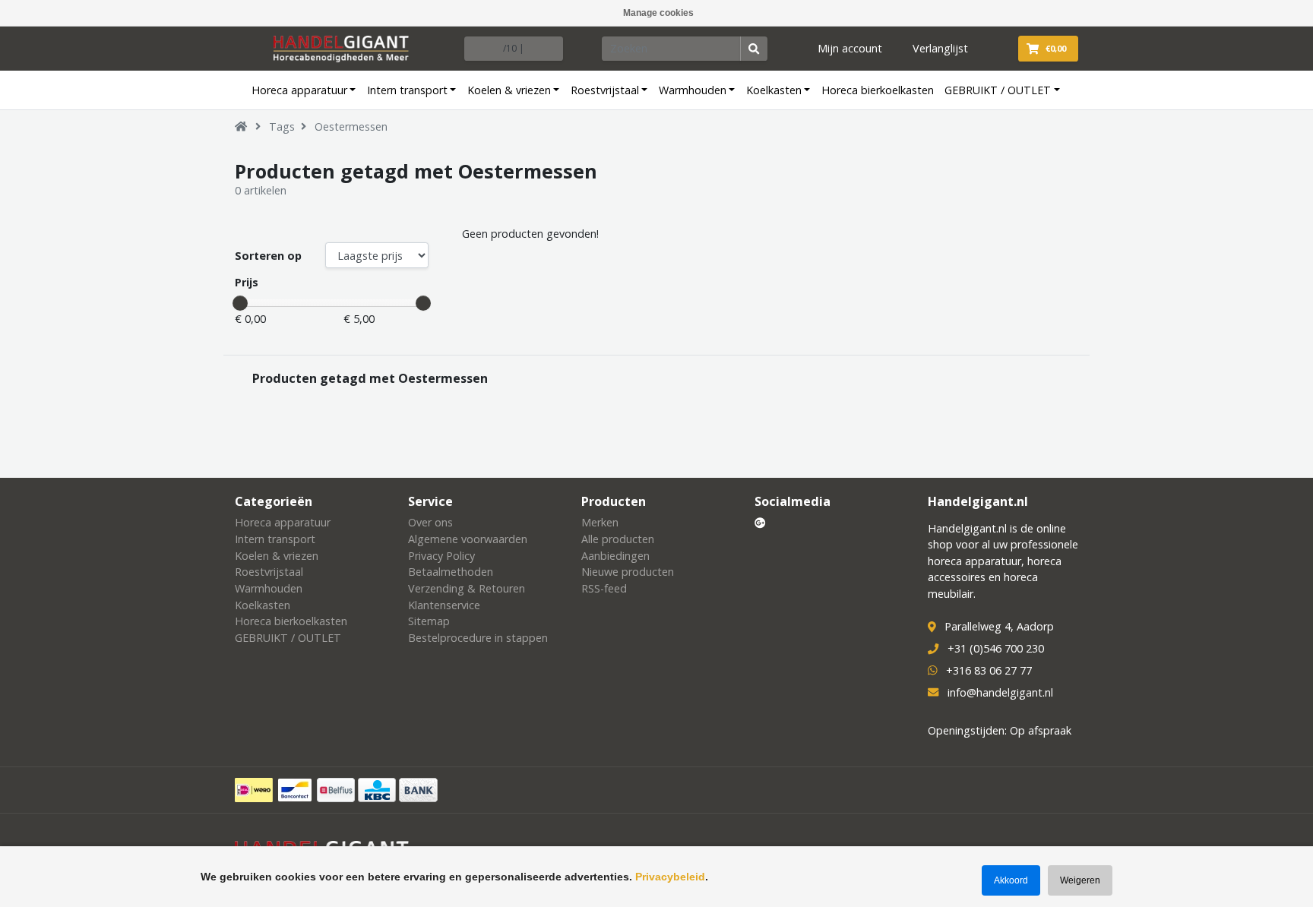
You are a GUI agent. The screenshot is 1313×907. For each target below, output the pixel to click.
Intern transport (407, 90)
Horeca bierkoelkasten (877, 90)
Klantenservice (444, 605)
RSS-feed (604, 588)
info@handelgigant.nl (1000, 692)
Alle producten (617, 539)
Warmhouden (692, 90)
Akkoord (1011, 880)
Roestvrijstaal (605, 90)
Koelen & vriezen (509, 90)
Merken (600, 522)
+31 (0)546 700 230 (996, 648)
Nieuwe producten (627, 571)
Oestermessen (351, 126)
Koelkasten (774, 90)
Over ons (430, 522)
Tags (282, 126)
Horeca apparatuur (299, 90)
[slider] (240, 303)
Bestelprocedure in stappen (478, 637)
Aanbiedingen (615, 555)
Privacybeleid (670, 877)
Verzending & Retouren (466, 588)
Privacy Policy (441, 555)
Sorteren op (268, 255)
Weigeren (1080, 880)
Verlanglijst (940, 48)
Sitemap (429, 621)
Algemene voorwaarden (467, 539)
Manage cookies (658, 13)
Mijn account (850, 48)
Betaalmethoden (450, 571)
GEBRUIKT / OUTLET (997, 90)
